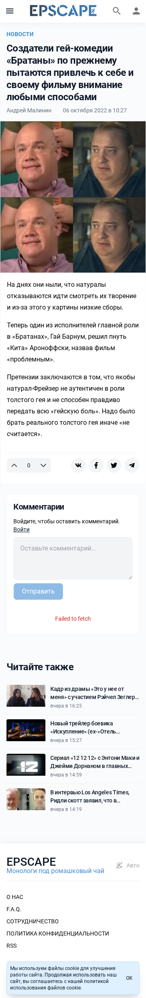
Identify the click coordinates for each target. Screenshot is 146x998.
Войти (21, 529)
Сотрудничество (32, 921)
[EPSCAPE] (63, 11)
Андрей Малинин (29, 110)
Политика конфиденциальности (57, 933)
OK (129, 978)
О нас (14, 897)
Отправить (38, 591)
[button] (9, 11)
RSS (11, 945)
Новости (20, 34)
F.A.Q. (13, 909)
